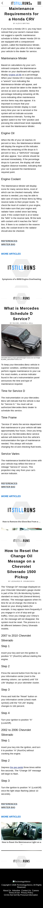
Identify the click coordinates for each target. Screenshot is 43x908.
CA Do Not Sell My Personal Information (21, 895)
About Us (7, 891)
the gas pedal (16, 767)
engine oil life (15, 75)
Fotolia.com (18, 359)
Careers (35, 891)
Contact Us (26, 891)
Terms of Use (14, 893)
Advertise (16, 891)
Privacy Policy (27, 893)
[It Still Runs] (21, 3)
